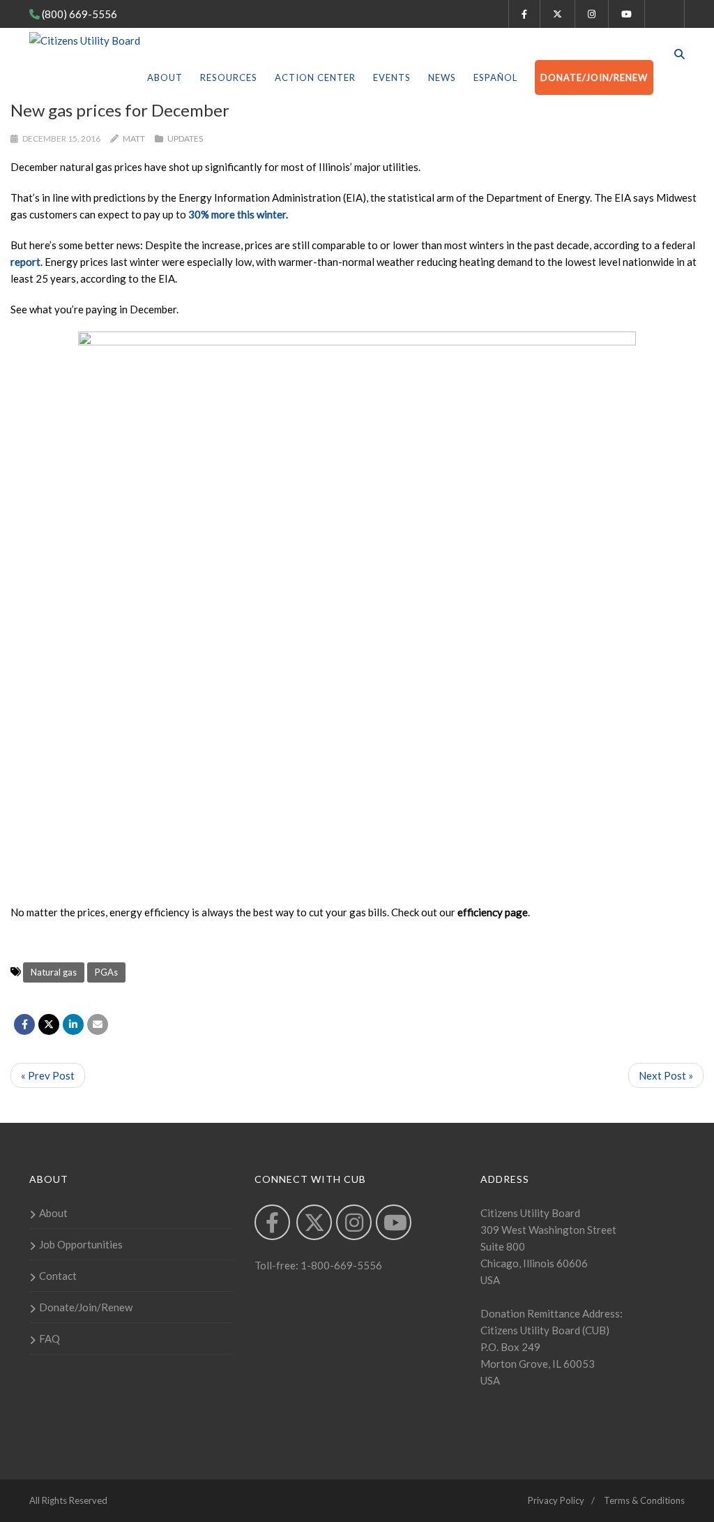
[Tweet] (48, 1024)
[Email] (97, 1024)
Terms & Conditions (644, 1500)
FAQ (49, 1338)
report (25, 261)
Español (495, 77)
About (165, 77)
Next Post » (666, 1075)
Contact (58, 1275)
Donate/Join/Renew (594, 77)
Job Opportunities (81, 1244)
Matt (134, 138)
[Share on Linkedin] (73, 1024)
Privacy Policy (556, 1500)
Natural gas (54, 972)
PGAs (106, 972)
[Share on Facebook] (24, 1024)
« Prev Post (48, 1075)
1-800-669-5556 (340, 1265)
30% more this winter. (238, 214)
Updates (185, 138)
